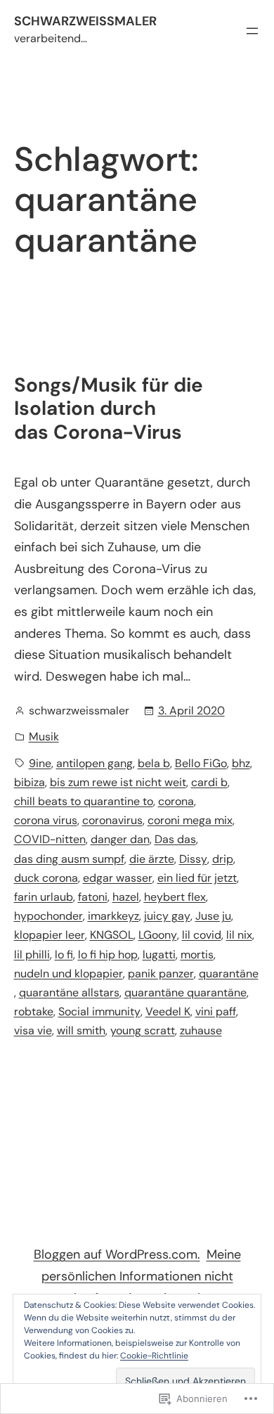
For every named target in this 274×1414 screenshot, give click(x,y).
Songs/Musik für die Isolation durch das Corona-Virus (108, 408)
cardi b (209, 782)
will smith (81, 1030)
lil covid (201, 934)
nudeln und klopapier (68, 973)
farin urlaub (43, 896)
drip (222, 858)
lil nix (239, 934)
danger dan (120, 839)
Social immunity (99, 1011)
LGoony (157, 934)
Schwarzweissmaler (85, 21)
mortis (197, 954)
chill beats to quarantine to (83, 801)
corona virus (45, 820)
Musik (44, 736)
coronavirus (112, 820)
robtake (33, 1011)
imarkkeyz (113, 915)
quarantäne (229, 973)
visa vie (33, 1030)
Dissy (193, 858)
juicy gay (167, 915)
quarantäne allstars (69, 992)
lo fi (64, 954)
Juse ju (213, 915)
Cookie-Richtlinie (154, 1355)
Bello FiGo (201, 763)
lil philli (32, 954)
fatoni (92, 896)
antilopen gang (94, 763)
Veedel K (167, 1011)
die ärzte (151, 858)
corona (176, 801)
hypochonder (48, 915)
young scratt (142, 1030)
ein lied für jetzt (197, 877)
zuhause (201, 1030)
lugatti (159, 954)
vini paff (215, 1011)
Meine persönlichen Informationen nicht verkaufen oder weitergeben (141, 1276)
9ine (40, 763)
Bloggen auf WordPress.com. (117, 1254)
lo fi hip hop (108, 954)
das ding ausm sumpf (69, 858)
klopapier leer (49, 934)
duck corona (46, 877)
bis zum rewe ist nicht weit (118, 782)
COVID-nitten (50, 839)
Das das (175, 839)
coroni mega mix (190, 820)
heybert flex (175, 896)
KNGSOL (111, 934)
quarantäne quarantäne (185, 992)
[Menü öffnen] (252, 31)
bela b (154, 763)
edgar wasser (117, 877)
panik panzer (161, 973)
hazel (125, 896)
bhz (241, 763)
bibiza (29, 782)
